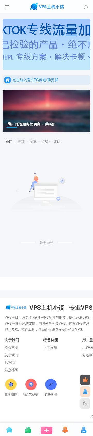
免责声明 (11, 347)
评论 (56, 141)
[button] (84, 67)
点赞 (45, 141)
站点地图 (11, 369)
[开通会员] (85, 380)
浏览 (33, 141)
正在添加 (50, 347)
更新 (21, 141)
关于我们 (11, 354)
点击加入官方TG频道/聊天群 (35, 79)
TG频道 (10, 362)
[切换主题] (85, 403)
